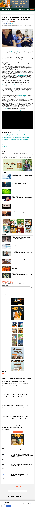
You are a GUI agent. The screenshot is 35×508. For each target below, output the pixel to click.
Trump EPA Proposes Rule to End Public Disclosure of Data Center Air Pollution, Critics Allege (15, 405)
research (18, 156)
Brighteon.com (4, 148)
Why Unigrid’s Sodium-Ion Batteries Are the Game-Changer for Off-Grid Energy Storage (14, 385)
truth (14, 157)
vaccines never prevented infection (20, 75)
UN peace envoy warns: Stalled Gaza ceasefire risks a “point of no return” (12, 398)
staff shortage (4, 157)
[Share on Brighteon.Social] (3, 23)
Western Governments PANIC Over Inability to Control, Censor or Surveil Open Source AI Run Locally (21, 460)
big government (16, 25)
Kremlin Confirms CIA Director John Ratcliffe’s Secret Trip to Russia (11, 420)
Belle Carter (16, 211)
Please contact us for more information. (7, 294)
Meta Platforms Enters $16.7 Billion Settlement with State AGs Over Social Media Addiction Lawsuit (16, 383)
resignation (22, 156)
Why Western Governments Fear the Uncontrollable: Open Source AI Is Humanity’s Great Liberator (16, 403)
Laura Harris (16, 196)
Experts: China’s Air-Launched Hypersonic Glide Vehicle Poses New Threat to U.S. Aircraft (14, 394)
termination (10, 157)
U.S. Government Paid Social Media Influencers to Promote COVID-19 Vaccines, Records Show (15, 409)
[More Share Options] (18, 23)
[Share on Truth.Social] (12, 23)
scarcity (27, 156)
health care (26, 25)
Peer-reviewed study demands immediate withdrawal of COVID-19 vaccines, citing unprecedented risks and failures (22, 245)
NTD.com (3, 142)
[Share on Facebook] (7, 23)
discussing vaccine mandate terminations (23, 110)
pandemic (7, 156)
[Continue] (26, 491)
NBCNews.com (4, 146)
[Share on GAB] (14, 23)
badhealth (5, 25)
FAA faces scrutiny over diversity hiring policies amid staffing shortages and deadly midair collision (21, 212)
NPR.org (3, 144)
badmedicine (8, 25)
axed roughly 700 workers (22, 95)
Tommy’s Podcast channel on (16, 130)
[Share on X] (8, 23)
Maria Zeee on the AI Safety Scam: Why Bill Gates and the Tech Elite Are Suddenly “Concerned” (15, 418)
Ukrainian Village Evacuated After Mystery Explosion (9, 387)
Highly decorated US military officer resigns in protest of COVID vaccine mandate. (15, 139)
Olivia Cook (8, 21)
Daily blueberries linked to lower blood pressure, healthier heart (11, 414)
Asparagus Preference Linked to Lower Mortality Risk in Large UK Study (12, 427)
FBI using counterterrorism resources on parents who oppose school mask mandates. (15, 137)
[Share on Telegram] (10, 23)
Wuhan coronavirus (29, 157)
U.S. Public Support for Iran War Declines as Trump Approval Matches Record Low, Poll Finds (15, 416)
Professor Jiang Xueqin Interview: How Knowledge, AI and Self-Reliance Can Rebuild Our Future (22, 475)
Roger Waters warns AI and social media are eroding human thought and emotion (13, 381)
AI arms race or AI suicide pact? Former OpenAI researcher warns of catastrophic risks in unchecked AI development (22, 183)
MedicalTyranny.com (5, 108)
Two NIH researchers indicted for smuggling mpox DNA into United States (12, 392)
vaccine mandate (22, 157)
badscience (12, 25)
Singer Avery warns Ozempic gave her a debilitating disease (21, 259)
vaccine (17, 157)
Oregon (3, 156)
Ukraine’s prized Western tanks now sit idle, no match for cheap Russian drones (13, 396)
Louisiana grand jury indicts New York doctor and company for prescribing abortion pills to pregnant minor (21, 238)
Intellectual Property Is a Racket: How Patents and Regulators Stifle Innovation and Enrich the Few (16, 407)
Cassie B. (16, 174)
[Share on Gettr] (16, 23)
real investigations (12, 156)
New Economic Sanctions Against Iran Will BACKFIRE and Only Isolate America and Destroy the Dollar (21, 479)
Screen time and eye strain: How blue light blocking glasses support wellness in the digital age (15, 425)
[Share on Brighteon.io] (5, 23)
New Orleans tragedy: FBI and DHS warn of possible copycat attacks (22, 204)
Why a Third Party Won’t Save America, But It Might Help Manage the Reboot (13, 429)
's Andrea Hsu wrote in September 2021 (9, 84)
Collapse (20, 25)
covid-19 (23, 25)
